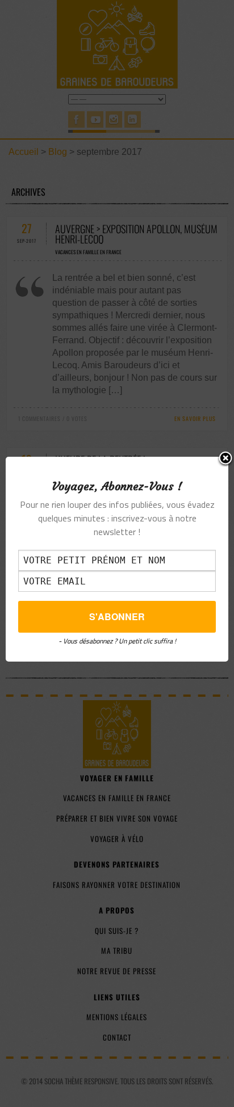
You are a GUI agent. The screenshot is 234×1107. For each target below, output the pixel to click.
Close (225, 459)
